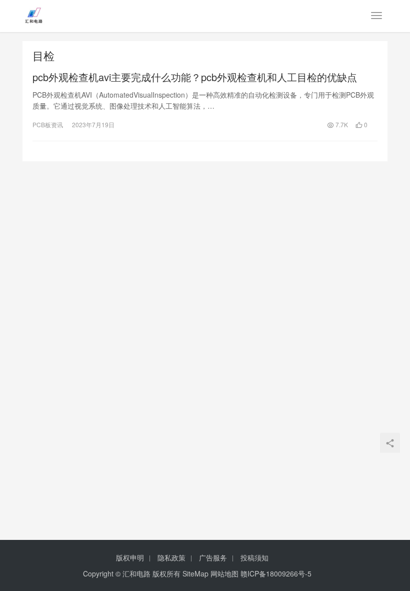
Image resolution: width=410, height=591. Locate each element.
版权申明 (130, 557)
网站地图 (224, 573)
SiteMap (195, 573)
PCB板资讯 (47, 124)
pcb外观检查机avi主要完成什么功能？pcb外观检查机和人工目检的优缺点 (194, 77)
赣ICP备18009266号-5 (276, 573)
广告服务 (213, 557)
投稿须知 (254, 557)
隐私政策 (172, 557)
